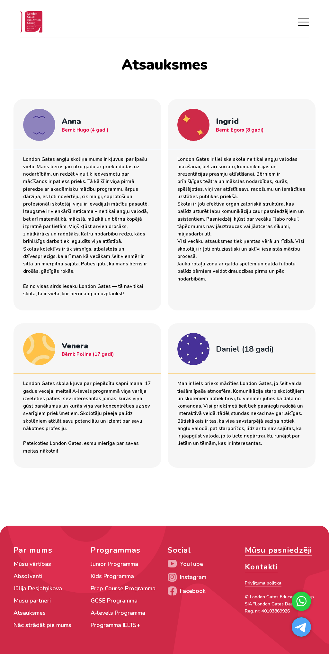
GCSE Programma (114, 600)
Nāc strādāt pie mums (42, 625)
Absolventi (27, 576)
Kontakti (261, 567)
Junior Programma (114, 564)
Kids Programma (112, 576)
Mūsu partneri (32, 600)
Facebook (193, 591)
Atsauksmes (29, 613)
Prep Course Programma (123, 588)
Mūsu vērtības (32, 564)
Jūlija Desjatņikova (37, 588)
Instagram (193, 577)
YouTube (191, 564)
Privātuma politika (263, 583)
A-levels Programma (118, 613)
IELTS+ (131, 625)
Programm (104, 625)
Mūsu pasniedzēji (278, 550)
